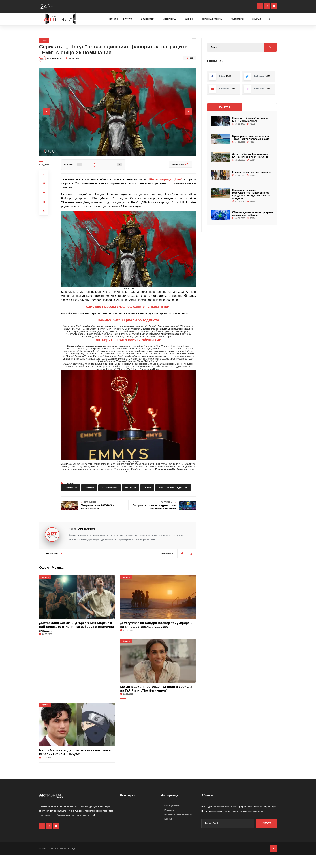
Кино (44, 40)
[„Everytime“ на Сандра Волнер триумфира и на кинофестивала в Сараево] (158, 597)
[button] (44, 151)
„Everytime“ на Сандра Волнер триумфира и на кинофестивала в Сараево (156, 625)
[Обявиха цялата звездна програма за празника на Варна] (220, 215)
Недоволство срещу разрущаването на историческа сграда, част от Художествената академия (251, 194)
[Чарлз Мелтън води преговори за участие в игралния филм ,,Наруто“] (77, 724)
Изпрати (266, 823)
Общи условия (172, 805)
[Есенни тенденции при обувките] (220, 175)
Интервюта (169, 19)
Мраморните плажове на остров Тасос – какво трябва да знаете (251, 137)
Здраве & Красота (212, 19)
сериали (89, 488)
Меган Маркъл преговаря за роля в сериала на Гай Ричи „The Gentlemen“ (156, 688)
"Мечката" (130, 488)
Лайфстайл (148, 19)
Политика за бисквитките (178, 814)
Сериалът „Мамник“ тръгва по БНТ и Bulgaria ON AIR (250, 119)
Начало (113, 19)
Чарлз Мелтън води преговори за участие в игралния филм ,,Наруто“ (75, 752)
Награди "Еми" (109, 488)
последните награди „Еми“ (147, 306)
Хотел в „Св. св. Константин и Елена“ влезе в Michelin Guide (250, 155)
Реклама (169, 810)
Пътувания (237, 19)
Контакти (169, 819)
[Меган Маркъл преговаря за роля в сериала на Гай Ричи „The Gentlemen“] (158, 661)
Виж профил (52, 554)
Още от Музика (51, 567)
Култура (128, 19)
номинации (71, 488)
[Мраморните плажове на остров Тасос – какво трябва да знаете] (220, 139)
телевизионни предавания (173, 488)
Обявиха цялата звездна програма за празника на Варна (252, 213)
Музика (45, 577)
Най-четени (224, 107)
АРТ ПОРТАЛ (86, 528)
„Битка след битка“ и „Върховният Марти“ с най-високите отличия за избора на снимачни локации (76, 626)
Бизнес (189, 19)
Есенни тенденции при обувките (251, 172)
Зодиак (256, 19)
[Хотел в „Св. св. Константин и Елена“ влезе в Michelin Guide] (220, 157)
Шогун (147, 488)
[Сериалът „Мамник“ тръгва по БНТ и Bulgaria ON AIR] (220, 121)
